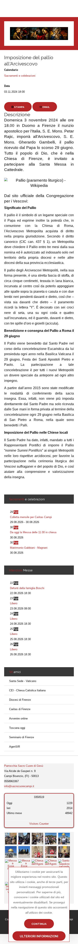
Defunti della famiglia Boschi (27, 588)
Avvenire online (18, 718)
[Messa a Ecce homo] (37, 851)
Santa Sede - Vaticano (22, 681)
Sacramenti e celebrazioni (19, 75)
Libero (13, 603)
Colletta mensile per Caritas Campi (31, 517)
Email (46, 107)
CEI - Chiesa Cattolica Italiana (27, 690)
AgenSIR (14, 746)
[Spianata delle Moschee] (51, 838)
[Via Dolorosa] (24, 838)
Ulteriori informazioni (39, 936)
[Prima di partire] (11, 838)
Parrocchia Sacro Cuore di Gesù (23, 765)
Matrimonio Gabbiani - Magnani (28, 547)
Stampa (19, 107)
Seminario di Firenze (21, 737)
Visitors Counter (39, 823)
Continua (39, 923)
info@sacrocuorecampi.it (19, 786)
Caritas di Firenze (19, 709)
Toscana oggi (17, 727)
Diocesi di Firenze (20, 699)
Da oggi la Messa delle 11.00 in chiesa (33, 532)
